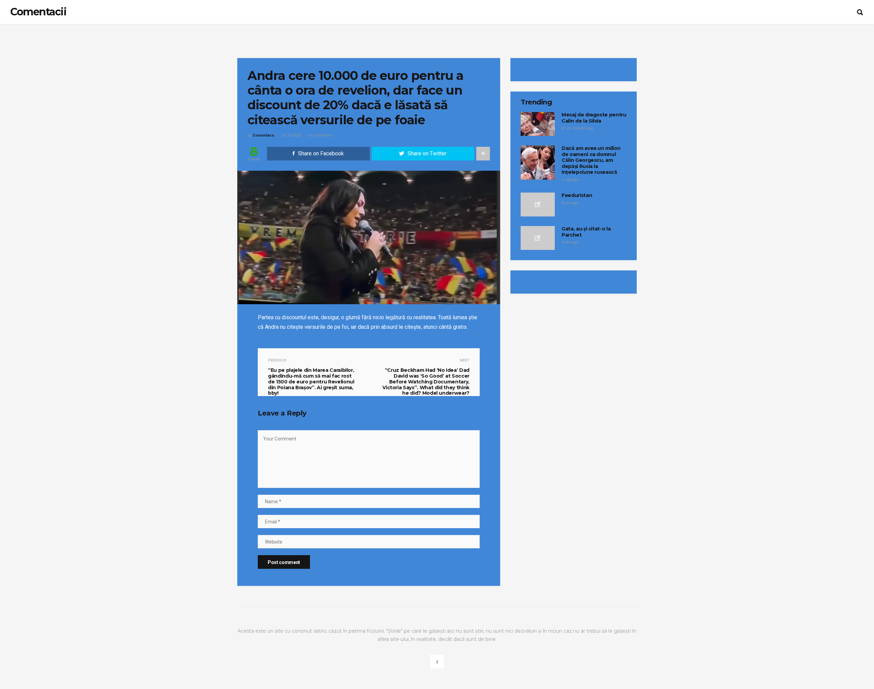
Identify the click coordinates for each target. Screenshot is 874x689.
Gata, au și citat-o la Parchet (586, 232)
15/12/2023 (291, 135)
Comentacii (38, 11)
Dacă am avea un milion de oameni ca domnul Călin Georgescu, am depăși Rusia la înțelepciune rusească (591, 160)
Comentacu (263, 135)
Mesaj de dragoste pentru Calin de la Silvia (594, 118)
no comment (320, 135)
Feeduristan (577, 195)
